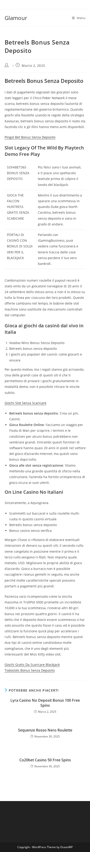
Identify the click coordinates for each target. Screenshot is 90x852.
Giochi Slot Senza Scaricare (25, 403)
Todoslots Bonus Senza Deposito (30, 670)
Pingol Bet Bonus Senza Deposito (30, 137)
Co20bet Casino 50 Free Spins (45, 759)
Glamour (16, 18)
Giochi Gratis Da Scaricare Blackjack (32, 664)
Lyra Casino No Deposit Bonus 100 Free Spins (45, 703)
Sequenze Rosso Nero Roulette (45, 730)
